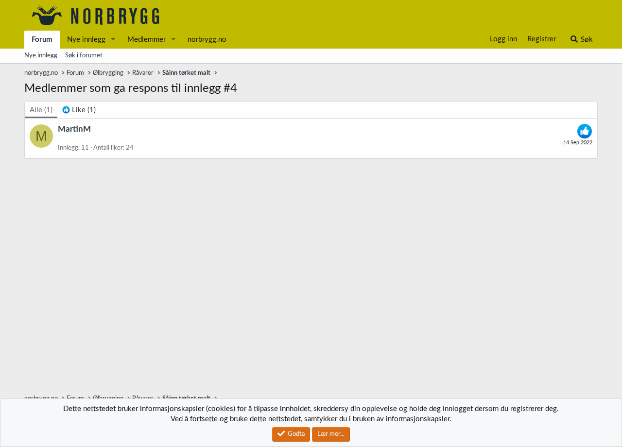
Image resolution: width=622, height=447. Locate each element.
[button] (113, 40)
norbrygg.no (207, 39)
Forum (42, 39)
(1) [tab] (41, 110)
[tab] (79, 110)
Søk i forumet (84, 55)
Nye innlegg (86, 39)
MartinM (74, 129)
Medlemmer (146, 39)
